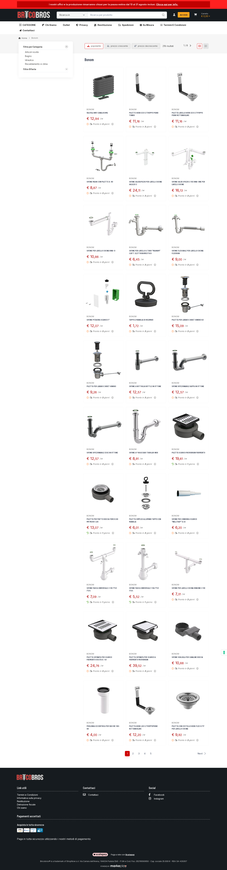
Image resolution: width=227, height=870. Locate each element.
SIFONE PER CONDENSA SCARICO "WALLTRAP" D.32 (184, 520)
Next (200, 753)
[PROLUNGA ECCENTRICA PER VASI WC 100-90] (103, 700)
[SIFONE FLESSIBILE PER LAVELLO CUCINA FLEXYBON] (188, 225)
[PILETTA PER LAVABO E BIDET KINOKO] (103, 360)
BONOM (90, 109)
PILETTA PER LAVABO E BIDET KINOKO (101, 386)
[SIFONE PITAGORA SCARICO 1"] (103, 294)
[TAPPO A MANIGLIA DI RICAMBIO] (146, 294)
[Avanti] (190, 46)
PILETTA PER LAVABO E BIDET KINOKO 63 (188, 319)
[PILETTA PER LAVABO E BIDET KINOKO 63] (188, 294)
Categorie (29, 25)
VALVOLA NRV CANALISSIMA (97, 112)
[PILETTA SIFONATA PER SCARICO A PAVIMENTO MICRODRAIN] (146, 631)
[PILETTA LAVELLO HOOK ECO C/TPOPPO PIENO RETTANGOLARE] (188, 87)
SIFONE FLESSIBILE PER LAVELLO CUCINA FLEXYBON (187, 251)
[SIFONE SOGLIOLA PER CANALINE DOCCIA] (188, 631)
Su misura (148, 25)
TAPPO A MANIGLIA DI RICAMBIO (141, 319)
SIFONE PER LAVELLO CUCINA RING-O (101, 250)
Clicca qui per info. (167, 4)
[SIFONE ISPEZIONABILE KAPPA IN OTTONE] (188, 360)
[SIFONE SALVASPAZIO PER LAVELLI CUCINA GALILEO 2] (146, 156)
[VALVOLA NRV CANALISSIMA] (103, 87)
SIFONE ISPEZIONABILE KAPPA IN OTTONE (188, 386)
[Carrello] (195, 15)
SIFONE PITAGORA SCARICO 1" (98, 319)
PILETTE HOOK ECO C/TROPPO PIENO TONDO (143, 114)
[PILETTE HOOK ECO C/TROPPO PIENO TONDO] (146, 87)
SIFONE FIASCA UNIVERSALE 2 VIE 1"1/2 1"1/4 (102, 589)
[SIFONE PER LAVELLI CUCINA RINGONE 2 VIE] (188, 562)
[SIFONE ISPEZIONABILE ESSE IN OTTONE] (103, 427)
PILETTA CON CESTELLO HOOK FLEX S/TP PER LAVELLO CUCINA (188, 727)
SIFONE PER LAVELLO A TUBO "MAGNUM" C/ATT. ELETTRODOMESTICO (144, 251)
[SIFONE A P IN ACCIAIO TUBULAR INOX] (146, 427)
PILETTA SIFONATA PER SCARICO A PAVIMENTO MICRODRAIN (142, 658)
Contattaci (29, 30)
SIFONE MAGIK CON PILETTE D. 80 (100, 181)
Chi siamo (51, 25)
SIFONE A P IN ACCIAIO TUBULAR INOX (143, 452)
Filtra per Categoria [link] (32, 46)
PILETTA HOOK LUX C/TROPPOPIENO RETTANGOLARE (143, 727)
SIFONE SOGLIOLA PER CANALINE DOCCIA (187, 657)
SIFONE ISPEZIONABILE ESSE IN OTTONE (102, 452)
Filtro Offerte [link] (29, 69)
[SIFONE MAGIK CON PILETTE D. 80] (103, 156)
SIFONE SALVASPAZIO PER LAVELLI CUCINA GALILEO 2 (145, 183)
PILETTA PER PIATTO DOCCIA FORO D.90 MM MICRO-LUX (102, 520)
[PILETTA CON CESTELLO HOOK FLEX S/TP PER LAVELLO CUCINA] (188, 700)
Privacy (83, 25)
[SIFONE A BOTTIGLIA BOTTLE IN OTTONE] (146, 360)
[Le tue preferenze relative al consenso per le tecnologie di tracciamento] (224, 652)
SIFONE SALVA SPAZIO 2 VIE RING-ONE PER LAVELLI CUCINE (188, 183)
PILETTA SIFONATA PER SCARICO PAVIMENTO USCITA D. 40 (99, 658)
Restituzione (105, 25)
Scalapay (130, 854)
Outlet (66, 25)
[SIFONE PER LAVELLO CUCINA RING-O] (103, 225)
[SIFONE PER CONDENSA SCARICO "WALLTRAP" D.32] (188, 493)
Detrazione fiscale (26, 804)
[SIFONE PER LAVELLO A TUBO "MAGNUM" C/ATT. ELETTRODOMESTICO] (146, 225)
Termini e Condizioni (175, 25)
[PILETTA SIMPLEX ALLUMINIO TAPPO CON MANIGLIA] (146, 493)
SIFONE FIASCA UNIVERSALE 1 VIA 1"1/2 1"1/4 (144, 589)
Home (24, 38)
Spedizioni (128, 25)
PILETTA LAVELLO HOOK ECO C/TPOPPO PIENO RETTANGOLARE (187, 114)
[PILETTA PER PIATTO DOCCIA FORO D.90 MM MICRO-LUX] (103, 493)
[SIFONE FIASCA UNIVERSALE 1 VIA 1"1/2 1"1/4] (146, 562)
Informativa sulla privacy (29, 798)
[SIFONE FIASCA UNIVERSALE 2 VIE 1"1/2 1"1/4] (103, 562)
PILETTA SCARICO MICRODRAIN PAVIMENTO (188, 452)
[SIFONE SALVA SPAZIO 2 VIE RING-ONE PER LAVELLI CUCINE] (188, 156)
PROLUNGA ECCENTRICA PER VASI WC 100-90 (103, 727)
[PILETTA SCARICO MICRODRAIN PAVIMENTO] (188, 427)
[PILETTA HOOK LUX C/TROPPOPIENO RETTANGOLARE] (146, 700)
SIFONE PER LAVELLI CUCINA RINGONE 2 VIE (188, 588)
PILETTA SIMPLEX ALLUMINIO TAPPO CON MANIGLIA (145, 520)
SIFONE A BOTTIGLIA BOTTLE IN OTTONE (145, 386)
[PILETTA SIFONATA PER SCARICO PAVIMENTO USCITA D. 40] (103, 631)
